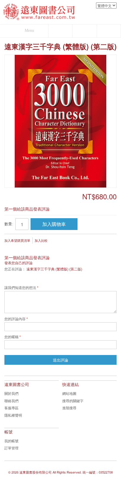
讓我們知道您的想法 (20, 288)
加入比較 (41, 240)
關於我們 (11, 393)
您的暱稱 (11, 337)
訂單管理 (11, 447)
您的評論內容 (15, 319)
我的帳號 (11, 440)
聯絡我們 (11, 400)
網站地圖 (69, 393)
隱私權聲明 (13, 415)
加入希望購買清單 (17, 240)
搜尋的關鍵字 (72, 400)
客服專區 (11, 407)
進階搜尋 (69, 407)
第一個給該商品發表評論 (27, 209)
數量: (8, 224)
